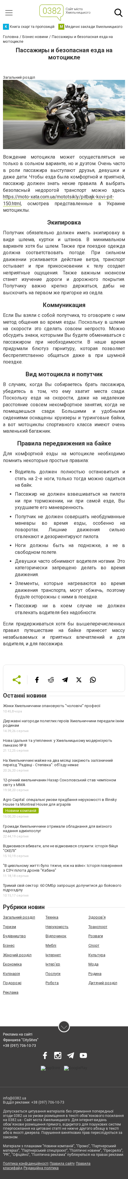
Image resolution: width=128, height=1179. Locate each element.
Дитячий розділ (102, 983)
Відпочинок (56, 936)
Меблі (51, 945)
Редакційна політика (41, 1168)
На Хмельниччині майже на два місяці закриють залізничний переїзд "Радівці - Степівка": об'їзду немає (58, 762)
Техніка (52, 917)
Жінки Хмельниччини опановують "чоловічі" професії (51, 706)
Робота (52, 983)
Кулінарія (11, 973)
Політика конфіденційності (26, 1163)
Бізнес (9, 945)
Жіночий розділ (17, 955)
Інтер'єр (53, 964)
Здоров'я (97, 917)
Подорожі (12, 983)
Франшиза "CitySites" (20, 1040)
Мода (93, 964)
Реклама (10, 992)
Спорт (93, 945)
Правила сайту (62, 1163)
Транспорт (97, 926)
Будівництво (14, 936)
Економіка (12, 964)
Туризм (9, 926)
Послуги (53, 973)
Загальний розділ (19, 917)
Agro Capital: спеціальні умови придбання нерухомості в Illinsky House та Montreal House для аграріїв (60, 802)
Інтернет (53, 955)
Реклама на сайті (17, 1034)
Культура (96, 955)
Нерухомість (57, 926)
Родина (95, 973)
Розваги (95, 936)
